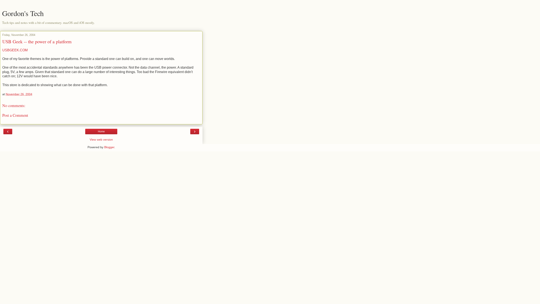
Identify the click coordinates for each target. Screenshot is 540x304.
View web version (101, 139)
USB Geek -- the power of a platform (37, 41)
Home (101, 131)
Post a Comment (15, 115)
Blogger (109, 147)
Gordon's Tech (23, 13)
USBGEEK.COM (15, 50)
